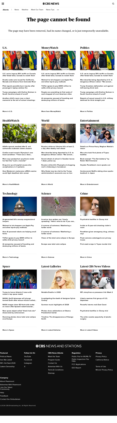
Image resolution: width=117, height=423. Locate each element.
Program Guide (54, 360)
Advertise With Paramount (10, 385)
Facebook (28, 360)
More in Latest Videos (89, 330)
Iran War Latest (6, 360)
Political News (5, 356)
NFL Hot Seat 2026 (7, 363)
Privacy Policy (101, 356)
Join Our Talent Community (6, 388)
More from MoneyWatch (51, 111)
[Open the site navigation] (18, 4)
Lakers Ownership (7, 366)
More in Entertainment (89, 184)
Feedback (4, 396)
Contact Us (52, 363)
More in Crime (86, 257)
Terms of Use (101, 366)
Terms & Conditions (55, 370)
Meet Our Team (37, 10)
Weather (25, 10)
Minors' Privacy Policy (104, 370)
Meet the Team (54, 356)
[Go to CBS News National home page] (51, 4)
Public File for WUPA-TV (81, 356)
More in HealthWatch (11, 184)
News (17, 10)
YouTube (27, 356)
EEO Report (76, 368)
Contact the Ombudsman (10, 399)
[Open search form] (113, 3)
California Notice (102, 360)
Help (2, 393)
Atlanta (6, 10)
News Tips (50, 10)
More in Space (8, 330)
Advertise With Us (55, 366)
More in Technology (11, 257)
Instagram (28, 363)
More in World (47, 184)
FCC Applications (79, 364)
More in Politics (86, 111)
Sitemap (51, 373)
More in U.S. (8, 111)
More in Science (47, 257)
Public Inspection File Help (80, 360)
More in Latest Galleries (50, 330)
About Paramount (7, 381)
